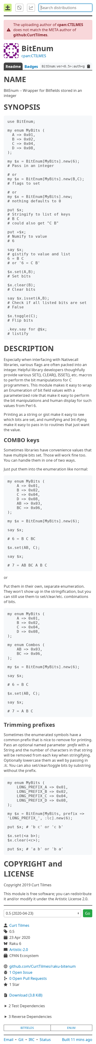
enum (71, 1028)
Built (77, 1039)
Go (87, 913)
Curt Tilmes (19, 925)
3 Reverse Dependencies (30, 1016)
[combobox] (65, 8)
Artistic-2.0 (18, 949)
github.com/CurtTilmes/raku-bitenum (42, 966)
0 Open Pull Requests (28, 978)
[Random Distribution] (19, 8)
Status (45, 1039)
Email (8, 1039)
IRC (31, 1039)
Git (21, 1039)
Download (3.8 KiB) (25, 995)
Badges (31, 66)
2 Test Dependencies (27, 1005)
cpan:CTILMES (33, 55)
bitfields (27, 1028)
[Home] (8, 8)
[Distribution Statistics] (31, 8)
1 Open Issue (20, 972)
